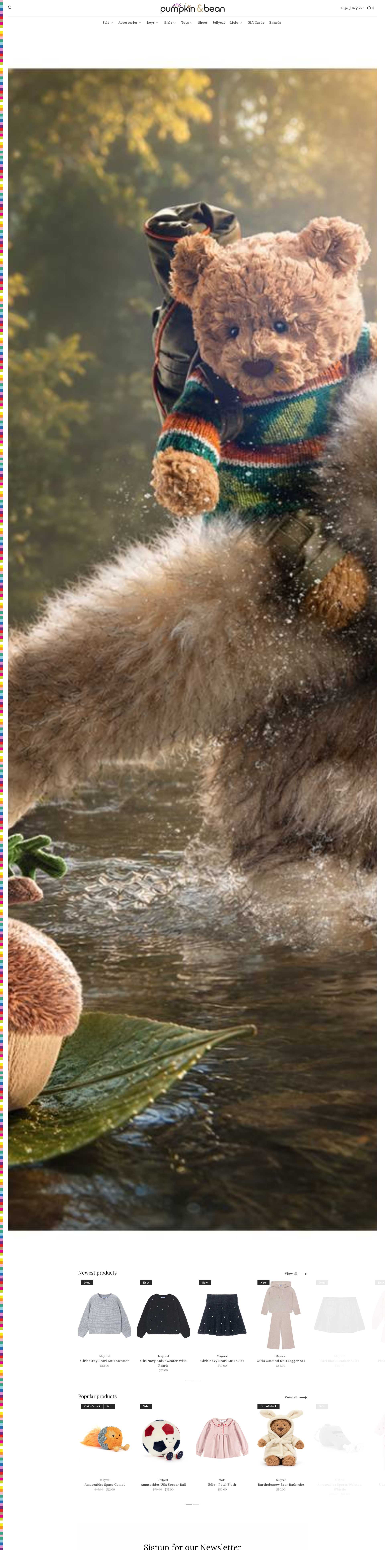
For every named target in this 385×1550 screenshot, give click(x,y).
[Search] (10, 8)
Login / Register (352, 8)
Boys (151, 22)
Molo (234, 22)
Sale (106, 22)
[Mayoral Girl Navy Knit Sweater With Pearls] (163, 1315)
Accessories (128, 22)
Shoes (203, 22)
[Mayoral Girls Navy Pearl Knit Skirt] (222, 1315)
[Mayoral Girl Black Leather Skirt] (339, 1315)
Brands (275, 22)
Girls (168, 22)
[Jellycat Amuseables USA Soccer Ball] (163, 1439)
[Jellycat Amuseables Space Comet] (104, 1439)
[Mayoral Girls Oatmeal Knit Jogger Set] (280, 1315)
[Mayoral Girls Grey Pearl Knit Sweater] (104, 1315)
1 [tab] (190, 1381)
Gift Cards (255, 22)
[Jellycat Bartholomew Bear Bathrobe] (280, 1439)
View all (291, 1274)
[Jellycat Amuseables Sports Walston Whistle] (339, 1439)
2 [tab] (197, 1381)
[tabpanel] (104, 1329)
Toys (185, 22)
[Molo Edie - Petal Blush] (222, 1439)
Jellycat (219, 22)
